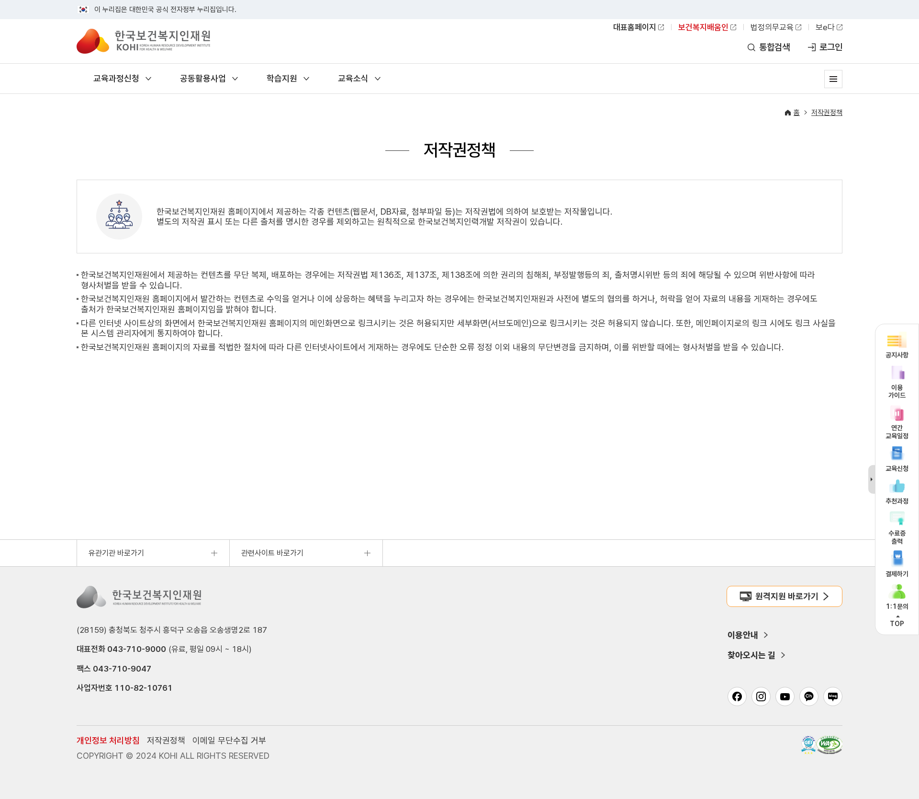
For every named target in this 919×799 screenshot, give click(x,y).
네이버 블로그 (832, 696)
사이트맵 (833, 79)
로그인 (830, 47)
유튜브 (785, 696)
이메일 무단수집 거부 (229, 740)
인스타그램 (761, 696)
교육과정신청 (116, 78)
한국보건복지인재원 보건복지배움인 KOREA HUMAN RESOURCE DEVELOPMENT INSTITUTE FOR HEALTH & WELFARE (143, 41)
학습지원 (282, 78)
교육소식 (353, 78)
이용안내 (743, 635)
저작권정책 (826, 112)
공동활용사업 (203, 78)
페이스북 (737, 696)
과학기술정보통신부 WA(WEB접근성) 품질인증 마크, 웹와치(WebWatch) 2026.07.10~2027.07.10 (829, 744)
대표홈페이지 (634, 27)
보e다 (825, 27)
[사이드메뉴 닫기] (871, 479)
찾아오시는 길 (751, 655)
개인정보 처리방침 (108, 740)
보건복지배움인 (703, 27)
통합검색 (774, 47)
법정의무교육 (772, 27)
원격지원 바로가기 (786, 596)
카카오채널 (808, 696)
